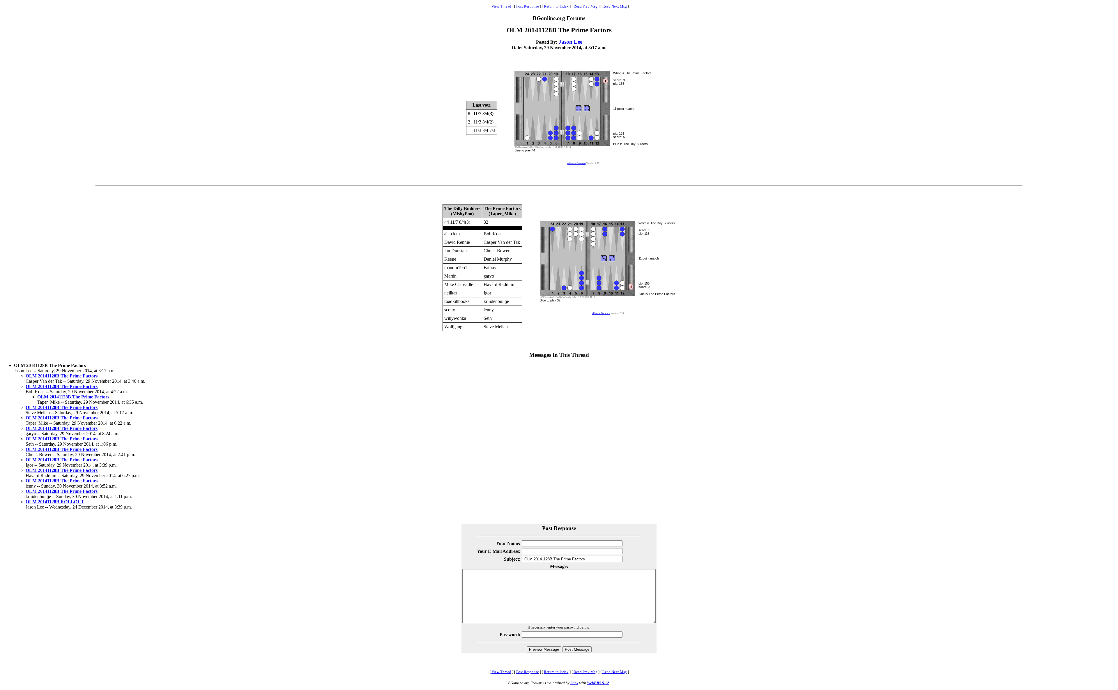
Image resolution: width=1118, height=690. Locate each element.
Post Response (527, 6)
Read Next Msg (614, 6)
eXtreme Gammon (576, 163)
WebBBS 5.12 (598, 683)
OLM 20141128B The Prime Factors (62, 375)
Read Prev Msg (585, 6)
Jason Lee (570, 42)
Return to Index (556, 6)
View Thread (501, 6)
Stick (574, 683)
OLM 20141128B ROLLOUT (55, 501)
